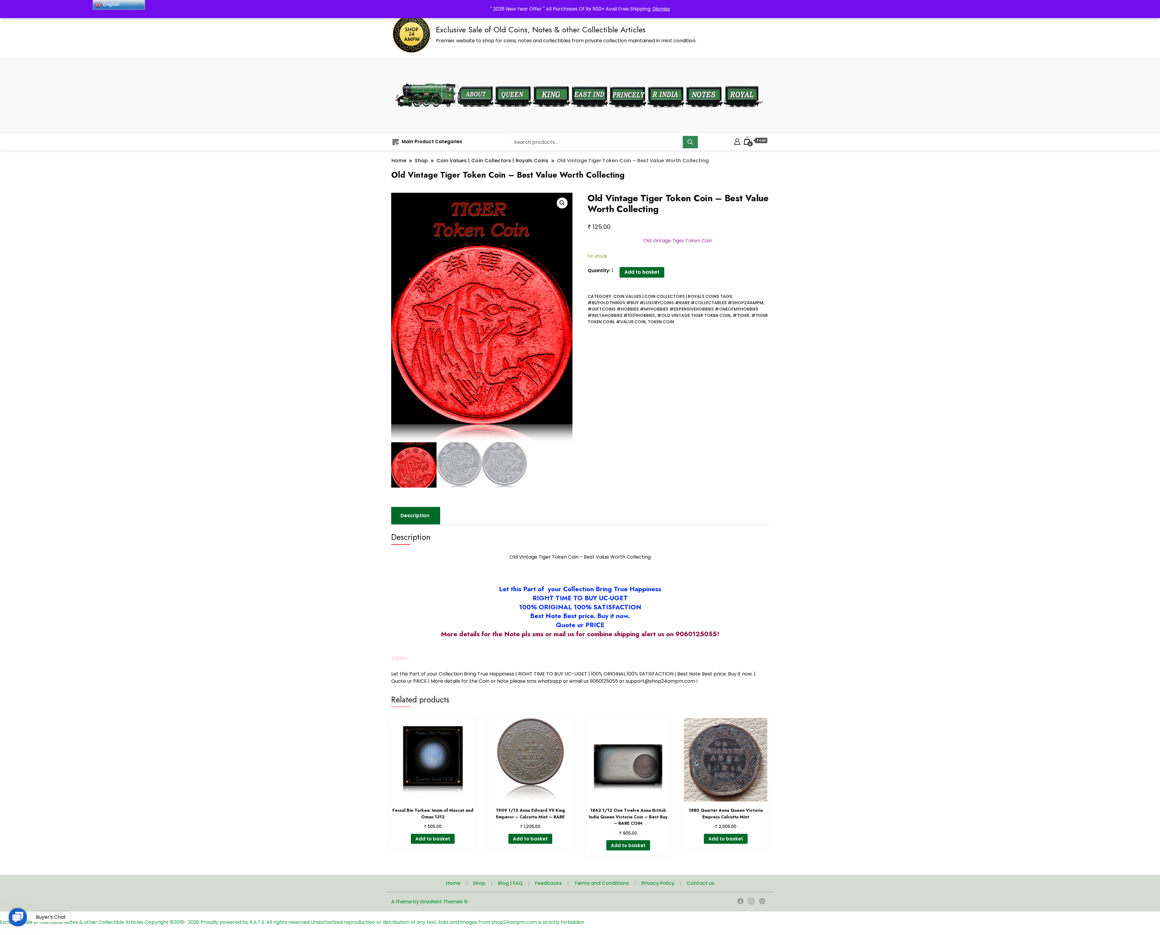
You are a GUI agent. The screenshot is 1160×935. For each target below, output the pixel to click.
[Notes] (704, 82)
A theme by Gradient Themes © (429, 901)
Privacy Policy (657, 883)
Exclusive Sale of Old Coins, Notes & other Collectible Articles (541, 29)
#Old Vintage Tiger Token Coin (693, 315)
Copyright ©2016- (166, 922)
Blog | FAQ (510, 883)
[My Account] (737, 140)
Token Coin (661, 322)
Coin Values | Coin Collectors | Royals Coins (666, 296)
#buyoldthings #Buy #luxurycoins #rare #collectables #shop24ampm (675, 303)
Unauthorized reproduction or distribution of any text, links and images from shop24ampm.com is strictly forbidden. (448, 922)
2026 (194, 922)
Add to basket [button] (432, 839)
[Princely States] (627, 82)
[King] (551, 82)
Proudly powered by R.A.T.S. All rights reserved (255, 922)
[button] (562, 203)
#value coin (631, 322)
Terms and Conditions (601, 883)
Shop (479, 883)
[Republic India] (665, 82)
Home (453, 883)
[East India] (589, 82)
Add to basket (641, 272)
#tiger (741, 315)
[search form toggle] (763, 95)
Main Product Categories (432, 141)
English (110, 4)
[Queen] (513, 82)
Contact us (700, 883)
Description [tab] (415, 515)
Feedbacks (548, 883)
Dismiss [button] (661, 8)
